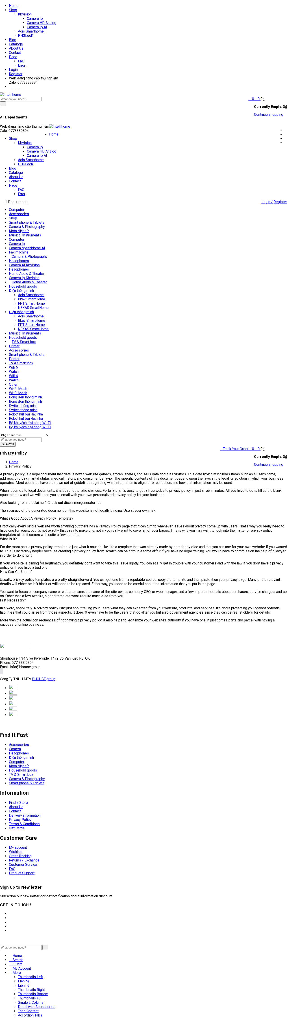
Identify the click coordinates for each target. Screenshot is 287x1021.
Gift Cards (17, 828)
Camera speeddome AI (27, 248)
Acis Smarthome (31, 31)
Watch (14, 371)
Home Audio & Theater (26, 273)
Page (13, 57)
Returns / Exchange (24, 860)
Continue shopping (268, 114)
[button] (257, 99)
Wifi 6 (13, 367)
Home (13, 6)
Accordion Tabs (30, 1015)
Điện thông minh (21, 291)
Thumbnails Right (31, 990)
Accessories (19, 214)
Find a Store (18, 802)
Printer (14, 346)
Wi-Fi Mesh (18, 389)
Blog (12, 40)
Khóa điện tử (19, 231)
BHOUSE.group (43, 679)
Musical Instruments (25, 235)
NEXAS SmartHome (33, 308)
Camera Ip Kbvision (24, 278)
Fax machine (18, 252)
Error (21, 65)
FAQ (21, 61)
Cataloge (16, 44)
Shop (13, 10)
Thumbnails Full (30, 998)
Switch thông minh (23, 406)
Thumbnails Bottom (33, 994)
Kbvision (25, 14)
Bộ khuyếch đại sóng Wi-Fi (30, 423)
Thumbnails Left (30, 977)
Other (13, 384)
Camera (15, 749)
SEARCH (8, 444)
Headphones (19, 261)
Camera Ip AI (37, 27)
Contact (15, 52)
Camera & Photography (27, 227)
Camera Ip (35, 18)
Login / (267, 202)
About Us (16, 48)
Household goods (23, 286)
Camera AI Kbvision (24, 265)
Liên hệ (23, 981)
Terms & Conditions (24, 824)
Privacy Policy (20, 820)
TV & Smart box (24, 342)
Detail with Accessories (36, 1007)
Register (15, 74)
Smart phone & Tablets (26, 222)
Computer (16, 210)
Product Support (22, 873)
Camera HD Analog (41, 23)
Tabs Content (28, 1011)
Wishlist (15, 852)
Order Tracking (20, 856)
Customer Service (23, 864)
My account (18, 847)
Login (13, 70)
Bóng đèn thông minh (25, 397)
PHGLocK (25, 35)
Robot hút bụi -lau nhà (26, 414)
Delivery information (25, 815)
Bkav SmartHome (31, 299)
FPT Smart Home (31, 303)
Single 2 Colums (30, 1002)
